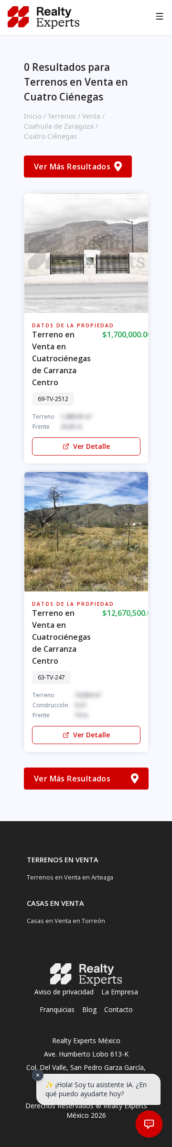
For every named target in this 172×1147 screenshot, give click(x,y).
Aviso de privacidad (64, 991)
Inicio (33, 116)
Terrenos (62, 116)
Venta (91, 116)
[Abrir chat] (149, 1124)
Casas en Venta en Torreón (66, 920)
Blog (89, 1009)
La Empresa (119, 991)
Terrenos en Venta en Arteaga (70, 877)
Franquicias (57, 1009)
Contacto (118, 1009)
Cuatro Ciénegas (50, 136)
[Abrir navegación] (159, 17)
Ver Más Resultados (72, 166)
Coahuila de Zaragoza (59, 126)
